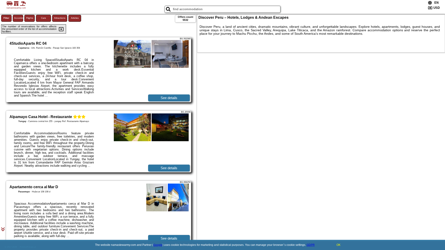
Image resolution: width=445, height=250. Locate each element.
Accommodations (18, 18)
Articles (75, 18)
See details (169, 98)
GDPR (311, 245)
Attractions (59, 18)
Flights (29, 18)
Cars (43, 18)
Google (157, 245)
